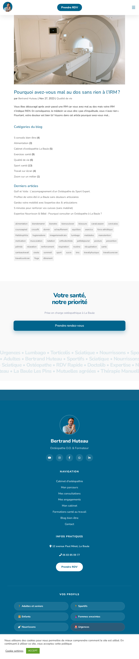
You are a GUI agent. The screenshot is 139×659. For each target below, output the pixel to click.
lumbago (75, 235)
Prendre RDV (69, 567)
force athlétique (105, 229)
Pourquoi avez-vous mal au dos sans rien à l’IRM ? (67, 92)
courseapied (21, 229)
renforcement (47, 246)
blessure (83, 223)
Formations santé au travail (69, 512)
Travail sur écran (23, 171)
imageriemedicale (58, 235)
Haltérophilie (21, 235)
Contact (69, 524)
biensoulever (68, 223)
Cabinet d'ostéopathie (69, 481)
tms (77, 252)
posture (98, 240)
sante (104, 246)
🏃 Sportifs (80, 606)
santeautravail (22, 252)
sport (59, 252)
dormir (46, 229)
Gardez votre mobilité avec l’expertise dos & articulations (45, 202)
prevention (111, 240)
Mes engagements (69, 499)
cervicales (113, 223)
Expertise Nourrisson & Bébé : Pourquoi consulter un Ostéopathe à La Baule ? (58, 213)
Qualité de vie (64, 98)
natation (51, 240)
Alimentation (21, 143)
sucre (68, 252)
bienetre (53, 223)
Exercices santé (22, 154)
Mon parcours (69, 487)
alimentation (21, 223)
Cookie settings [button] (14, 650)
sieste (36, 252)
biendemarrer (38, 223)
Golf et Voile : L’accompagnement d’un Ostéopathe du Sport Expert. (52, 191)
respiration (63, 246)
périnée (18, 246)
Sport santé (20, 165)
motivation (20, 240)
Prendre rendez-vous (69, 326)
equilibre (76, 229)
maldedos (89, 235)
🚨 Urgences (81, 627)
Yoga (36, 258)
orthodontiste (66, 240)
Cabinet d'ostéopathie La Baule (31, 148)
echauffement (61, 229)
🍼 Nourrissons (27, 627)
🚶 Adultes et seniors (30, 606)
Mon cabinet (69, 505)
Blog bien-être (69, 518)
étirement (47, 258)
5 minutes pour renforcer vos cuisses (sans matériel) (43, 208)
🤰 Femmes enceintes (87, 616)
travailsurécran (22, 258)
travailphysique (91, 252)
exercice (89, 229)
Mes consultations (69, 493)
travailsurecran (110, 252)
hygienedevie (39, 235)
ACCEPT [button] (32, 650)
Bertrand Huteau (27, 98)
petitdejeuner (83, 240)
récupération (91, 246)
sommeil (48, 252)
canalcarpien (97, 223)
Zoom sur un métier (25, 176)
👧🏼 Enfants (24, 616)
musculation (36, 240)
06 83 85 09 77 (71, 555)
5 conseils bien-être (25, 137)
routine (76, 246)
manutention (104, 235)
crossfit (35, 229)
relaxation (32, 246)
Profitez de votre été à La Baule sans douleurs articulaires (46, 197)
